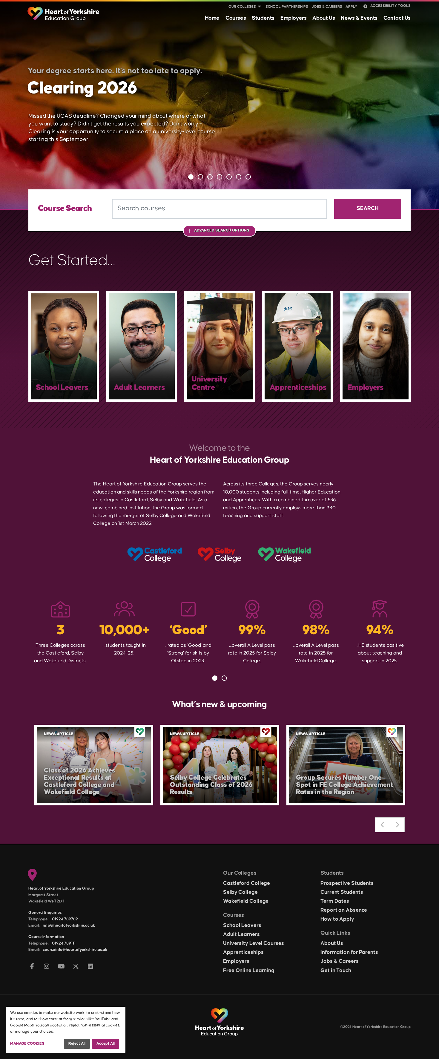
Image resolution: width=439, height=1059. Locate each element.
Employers (293, 18)
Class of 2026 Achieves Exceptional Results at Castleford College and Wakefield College (79, 781)
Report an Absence (343, 910)
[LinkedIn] (90, 967)
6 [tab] (238, 177)
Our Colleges (242, 7)
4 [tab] (219, 177)
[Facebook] (32, 967)
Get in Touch (335, 970)
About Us (323, 18)
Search (368, 208)
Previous (382, 824)
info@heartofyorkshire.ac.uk (69, 925)
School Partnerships (286, 7)
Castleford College (246, 883)
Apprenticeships (243, 952)
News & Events (359, 18)
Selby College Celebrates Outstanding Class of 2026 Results (211, 785)
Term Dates (334, 901)
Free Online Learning (248, 970)
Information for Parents (349, 952)
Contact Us (397, 18)
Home (212, 18)
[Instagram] (46, 967)
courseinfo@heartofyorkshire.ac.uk (75, 950)
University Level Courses (253, 943)
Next (397, 824)
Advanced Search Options (221, 230)
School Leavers (242, 925)
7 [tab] (248, 177)
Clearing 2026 (82, 88)
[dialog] (65, 1030)
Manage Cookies (27, 1043)
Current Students (341, 892)
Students (263, 18)
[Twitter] (76, 967)
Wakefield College (245, 901)
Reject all (76, 1043)
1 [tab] (191, 177)
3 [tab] (210, 177)
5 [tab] (229, 177)
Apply (351, 7)
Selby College (240, 892)
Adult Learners (241, 934)
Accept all (105, 1043)
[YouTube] (61, 967)
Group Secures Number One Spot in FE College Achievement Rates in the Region (344, 785)
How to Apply (337, 919)
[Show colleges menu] (259, 6)
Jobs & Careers (327, 7)
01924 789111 (64, 943)
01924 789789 (65, 919)
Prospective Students (347, 883)
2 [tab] (200, 177)
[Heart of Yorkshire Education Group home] (63, 11)
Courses (235, 18)
